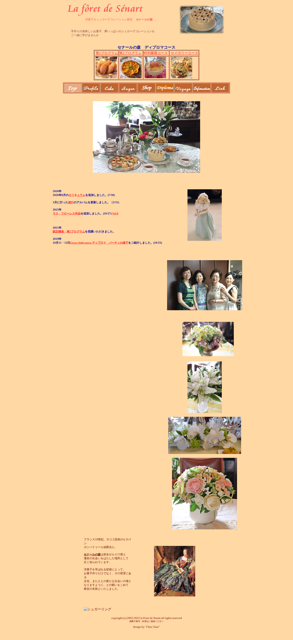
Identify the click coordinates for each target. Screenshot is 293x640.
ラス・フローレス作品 (67, 213)
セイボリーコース (184, 53)
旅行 (71, 202)
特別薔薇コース (156, 53)
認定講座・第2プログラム (69, 231)
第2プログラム (130, 53)
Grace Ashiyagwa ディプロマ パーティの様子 (99, 242)
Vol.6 (115, 213)
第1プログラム (107, 53)
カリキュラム (77, 195)
